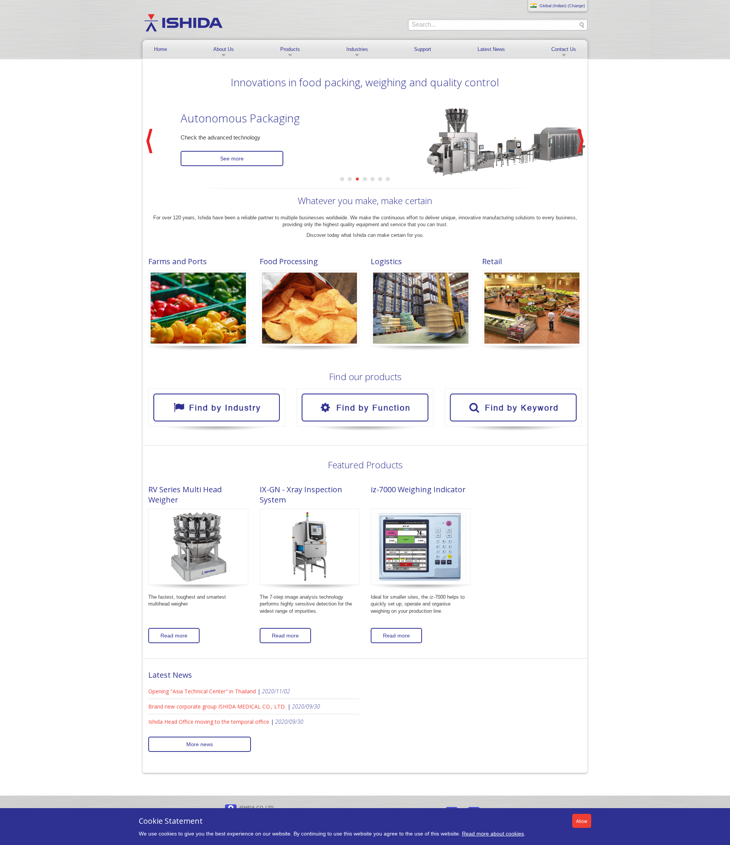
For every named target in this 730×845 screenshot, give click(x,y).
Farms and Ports (177, 261)
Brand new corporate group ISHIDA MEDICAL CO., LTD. (217, 706)
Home (160, 49)
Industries (357, 49)
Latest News (491, 49)
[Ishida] (183, 22)
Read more (173, 636)
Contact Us (563, 49)
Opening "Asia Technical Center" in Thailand (202, 691)
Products (290, 49)
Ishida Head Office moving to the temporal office (208, 721)
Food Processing (289, 261)
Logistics (386, 261)
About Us (223, 49)
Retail (492, 261)
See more (232, 158)
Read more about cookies (493, 834)
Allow (581, 821)
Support (422, 49)
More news (199, 744)
